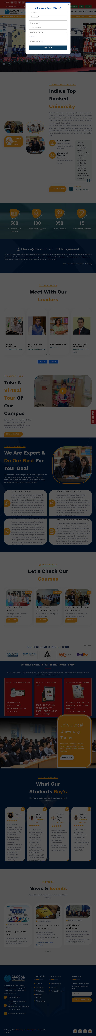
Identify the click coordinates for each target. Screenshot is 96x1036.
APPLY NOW (48, 47)
